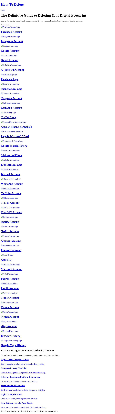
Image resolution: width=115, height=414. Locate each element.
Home (3, 10)
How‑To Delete (12, 4)
